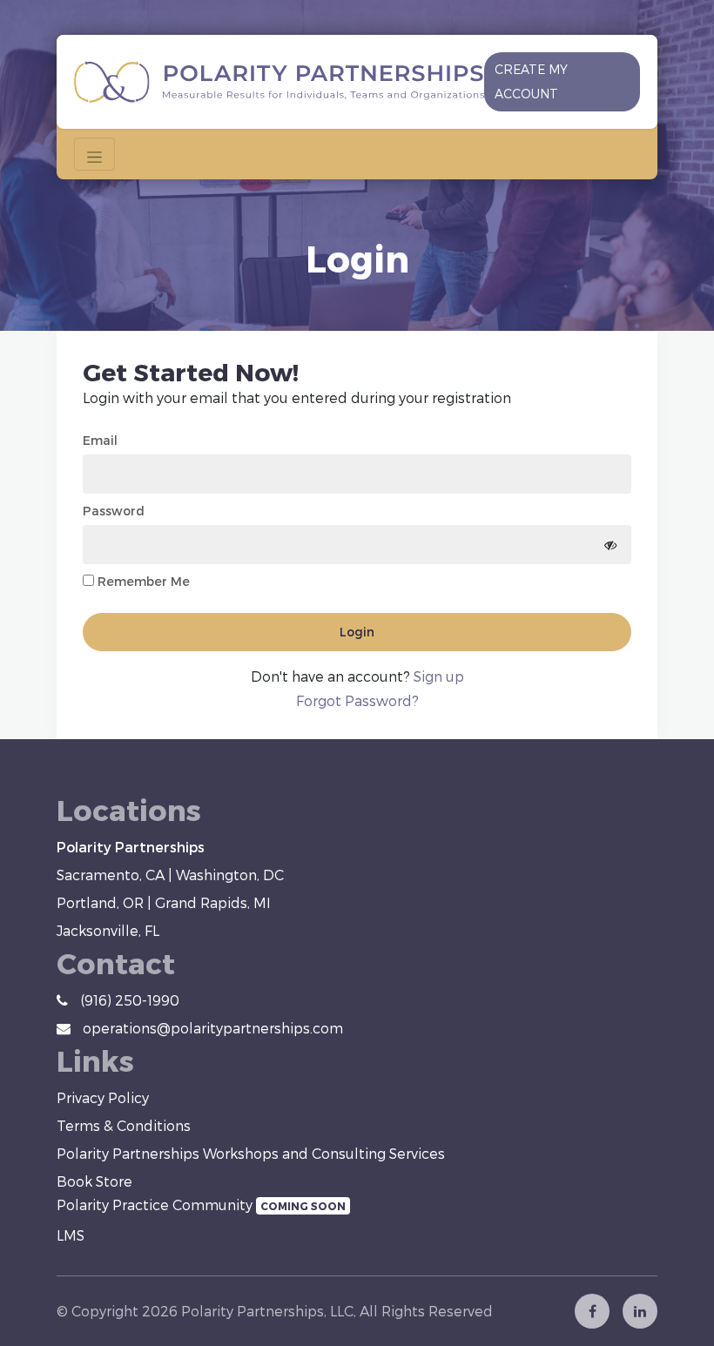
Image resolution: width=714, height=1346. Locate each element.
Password (114, 510)
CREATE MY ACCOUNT (531, 81)
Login (357, 631)
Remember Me (144, 581)
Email (100, 440)
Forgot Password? (357, 700)
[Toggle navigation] (94, 154)
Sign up (439, 676)
